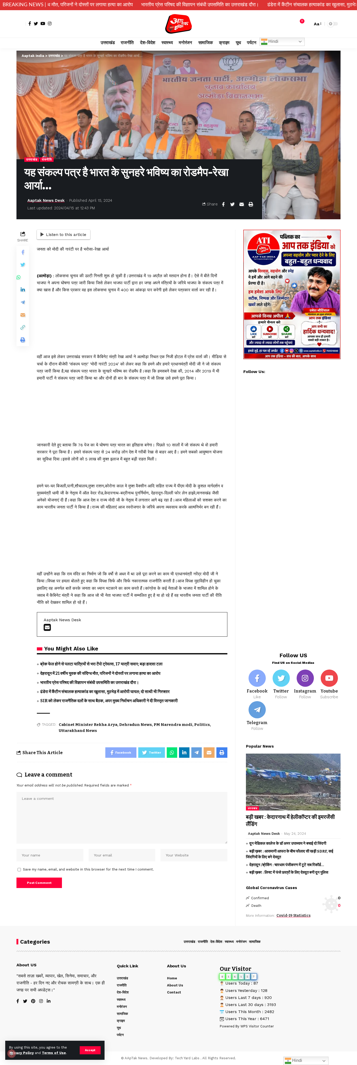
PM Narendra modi (173, 724)
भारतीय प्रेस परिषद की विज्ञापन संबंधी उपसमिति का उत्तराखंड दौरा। (142, 4)
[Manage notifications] (11, 1053)
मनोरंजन (241, 942)
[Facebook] (29, 23)
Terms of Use (54, 1053)
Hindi (272, 41)
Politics (202, 724)
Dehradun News (135, 724)
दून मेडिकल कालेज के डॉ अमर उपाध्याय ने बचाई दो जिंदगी (287, 843)
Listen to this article (66, 234)
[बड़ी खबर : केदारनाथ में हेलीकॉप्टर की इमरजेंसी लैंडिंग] (293, 782)
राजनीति (47, 159)
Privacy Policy (21, 1053)
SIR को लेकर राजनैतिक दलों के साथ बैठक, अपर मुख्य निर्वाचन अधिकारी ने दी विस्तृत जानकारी (109, 700)
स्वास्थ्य (229, 942)
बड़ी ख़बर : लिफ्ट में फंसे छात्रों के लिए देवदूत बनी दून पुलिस (288, 872)
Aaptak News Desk (46, 200)
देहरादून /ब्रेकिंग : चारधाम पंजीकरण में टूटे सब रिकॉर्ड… (286, 864)
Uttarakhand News (78, 730)
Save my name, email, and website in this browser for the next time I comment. (88, 869)
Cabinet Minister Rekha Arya (88, 724)
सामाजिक (255, 942)
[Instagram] (50, 23)
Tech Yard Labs (187, 1058)
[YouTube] (43, 23)
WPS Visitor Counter (257, 1026)
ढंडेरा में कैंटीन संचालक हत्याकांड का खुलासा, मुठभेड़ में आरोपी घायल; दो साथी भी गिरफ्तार (105, 691)
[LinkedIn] (48, 1001)
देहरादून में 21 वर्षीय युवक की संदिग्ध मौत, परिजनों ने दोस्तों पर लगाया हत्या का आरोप (100, 673)
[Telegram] (257, 716)
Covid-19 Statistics (293, 915)
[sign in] (21, 23)
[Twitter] (35, 23)
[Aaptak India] (178, 24)
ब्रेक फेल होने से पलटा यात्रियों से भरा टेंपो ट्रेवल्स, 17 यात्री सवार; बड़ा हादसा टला (101, 663)
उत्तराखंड (31, 159)
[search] (307, 23)
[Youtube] (329, 685)
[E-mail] (47, 628)
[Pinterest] (33, 1001)
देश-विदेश (216, 942)
